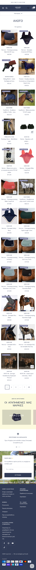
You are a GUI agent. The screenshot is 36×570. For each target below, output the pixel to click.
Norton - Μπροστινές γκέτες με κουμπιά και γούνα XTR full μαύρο (9, 170)
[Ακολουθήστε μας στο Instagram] (8, 543)
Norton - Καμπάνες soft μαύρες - (26, 140)
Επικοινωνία (5, 505)
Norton (26, 137)
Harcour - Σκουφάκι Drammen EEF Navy (26, 51)
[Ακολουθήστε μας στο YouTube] (13, 543)
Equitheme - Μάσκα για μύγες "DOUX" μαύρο (27, 111)
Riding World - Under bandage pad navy (9, 80)
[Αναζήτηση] (6, 8)
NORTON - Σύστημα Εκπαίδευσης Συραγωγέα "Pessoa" (9, 375)
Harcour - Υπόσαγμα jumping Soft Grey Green (27, 258)
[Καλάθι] (33, 8)
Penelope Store (9, 137)
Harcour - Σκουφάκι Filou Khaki (9, 316)
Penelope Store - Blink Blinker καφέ (9, 140)
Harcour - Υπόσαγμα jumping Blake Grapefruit (9, 200)
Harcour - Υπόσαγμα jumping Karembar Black (27, 287)
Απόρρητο (5, 511)
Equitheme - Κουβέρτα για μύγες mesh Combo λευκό (27, 200)
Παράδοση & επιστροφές (26, 493)
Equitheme (9, 107)
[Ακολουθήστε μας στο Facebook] (4, 543)
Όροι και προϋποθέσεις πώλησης (8, 516)
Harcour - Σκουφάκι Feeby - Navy (9, 229)
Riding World (9, 76)
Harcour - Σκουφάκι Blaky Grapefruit (27, 169)
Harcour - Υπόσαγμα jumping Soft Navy (9, 258)
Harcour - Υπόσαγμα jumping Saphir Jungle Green (27, 229)
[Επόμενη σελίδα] (29, 387)
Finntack (27, 76)
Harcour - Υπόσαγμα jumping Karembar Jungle (27, 316)
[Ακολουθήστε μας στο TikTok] (4, 547)
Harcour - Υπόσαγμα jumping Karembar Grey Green (9, 287)
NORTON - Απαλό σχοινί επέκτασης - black (26, 374)
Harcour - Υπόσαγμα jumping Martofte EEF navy (9, 51)
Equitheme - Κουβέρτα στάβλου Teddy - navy (9, 111)
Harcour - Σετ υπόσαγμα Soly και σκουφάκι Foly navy (27, 345)
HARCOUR (9, 47)
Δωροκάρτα (23, 496)
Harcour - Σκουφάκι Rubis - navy (9, 345)
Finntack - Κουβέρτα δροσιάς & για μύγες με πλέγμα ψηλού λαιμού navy (26, 81)
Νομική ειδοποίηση (7, 508)
